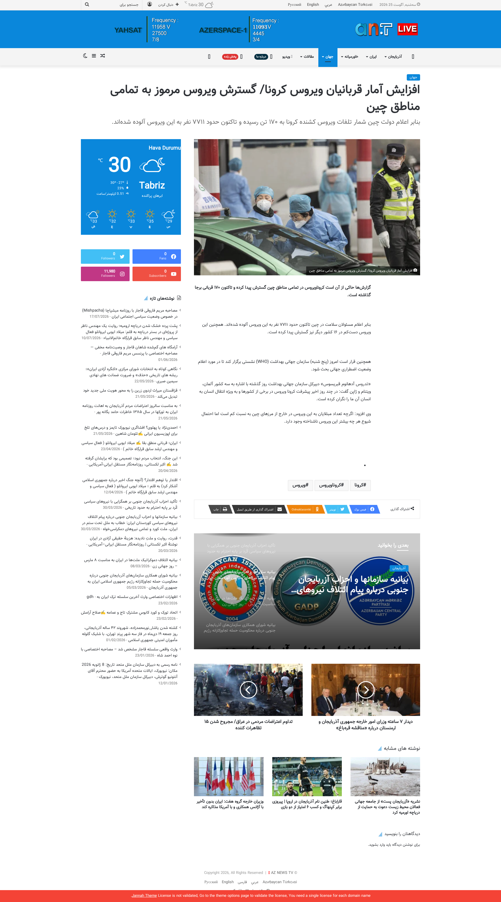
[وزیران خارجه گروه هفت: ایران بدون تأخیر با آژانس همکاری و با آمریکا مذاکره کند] (229, 776)
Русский (294, 5)
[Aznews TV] (386, 29)
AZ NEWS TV (282, 873)
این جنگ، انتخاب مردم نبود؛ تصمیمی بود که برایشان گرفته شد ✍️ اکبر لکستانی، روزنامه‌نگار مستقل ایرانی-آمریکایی (131, 461)
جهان (329, 57)
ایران (373, 57)
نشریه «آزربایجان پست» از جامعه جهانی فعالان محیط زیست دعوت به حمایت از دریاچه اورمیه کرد (387, 807)
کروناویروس (330, 485)
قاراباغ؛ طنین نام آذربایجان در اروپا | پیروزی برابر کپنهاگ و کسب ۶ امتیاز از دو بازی (307, 804)
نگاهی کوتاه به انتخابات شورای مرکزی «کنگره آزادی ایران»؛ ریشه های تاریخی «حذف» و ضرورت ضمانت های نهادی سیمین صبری (131, 375)
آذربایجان (395, 57)
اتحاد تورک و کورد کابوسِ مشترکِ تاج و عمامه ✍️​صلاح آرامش (129, 613)
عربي (328, 5)
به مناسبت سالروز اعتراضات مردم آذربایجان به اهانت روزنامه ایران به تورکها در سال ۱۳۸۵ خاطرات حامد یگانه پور (129, 409)
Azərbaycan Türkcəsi (355, 5)
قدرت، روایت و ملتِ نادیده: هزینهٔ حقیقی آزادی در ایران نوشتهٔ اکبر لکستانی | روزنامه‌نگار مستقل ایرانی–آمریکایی (132, 541)
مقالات (309, 57)
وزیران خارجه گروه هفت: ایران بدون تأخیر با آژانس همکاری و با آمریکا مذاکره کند (230, 804)
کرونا (359, 485)
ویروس (299, 485)
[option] (307, 591)
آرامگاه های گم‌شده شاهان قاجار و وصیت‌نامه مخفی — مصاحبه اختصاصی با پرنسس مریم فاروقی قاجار (133, 350)
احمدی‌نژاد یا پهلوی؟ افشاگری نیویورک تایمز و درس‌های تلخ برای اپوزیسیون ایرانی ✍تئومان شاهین (130, 431)
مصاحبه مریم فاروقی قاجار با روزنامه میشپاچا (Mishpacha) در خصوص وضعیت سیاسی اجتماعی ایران (129, 314)
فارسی (242, 882)
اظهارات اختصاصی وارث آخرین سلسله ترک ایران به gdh (132, 597)
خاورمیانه (351, 57)
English (313, 5)
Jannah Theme (144, 896)
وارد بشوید (377, 845)
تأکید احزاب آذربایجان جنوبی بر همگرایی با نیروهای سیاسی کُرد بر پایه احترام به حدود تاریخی (130, 505)
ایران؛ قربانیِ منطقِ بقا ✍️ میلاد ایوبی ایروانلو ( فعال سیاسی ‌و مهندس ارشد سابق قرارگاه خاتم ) (129, 446)
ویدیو (286, 57)
